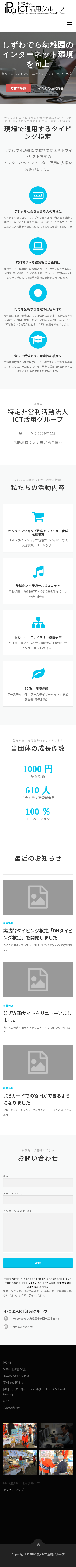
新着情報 (8, 922)
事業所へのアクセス (16, 1376)
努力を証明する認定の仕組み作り (38, 309)
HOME (7, 1362)
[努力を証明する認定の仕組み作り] (38, 293)
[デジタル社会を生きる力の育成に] (38, 195)
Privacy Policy (36, 1283)
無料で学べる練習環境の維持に (38, 262)
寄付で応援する (13, 1382)
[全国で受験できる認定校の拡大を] (38, 339)
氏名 (6, 1176)
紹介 (6, 1401)
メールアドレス (12, 1193)
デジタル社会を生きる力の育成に (38, 211)
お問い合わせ (12, 1407)
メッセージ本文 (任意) (17, 1210)
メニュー (69, 24)
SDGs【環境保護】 (15, 1369)
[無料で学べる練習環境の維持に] (38, 246)
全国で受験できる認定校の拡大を (38, 356)
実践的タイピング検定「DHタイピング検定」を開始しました (38, 934)
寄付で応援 (18, 88)
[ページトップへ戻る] (38, 1544)
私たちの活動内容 (51, 88)
